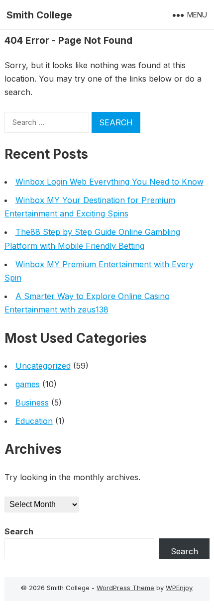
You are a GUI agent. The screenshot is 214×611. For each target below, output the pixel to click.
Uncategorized (43, 366)
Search (18, 531)
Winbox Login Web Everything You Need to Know (109, 182)
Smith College (39, 15)
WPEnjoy (179, 588)
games (27, 384)
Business (32, 402)
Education (34, 421)
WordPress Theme (125, 588)
